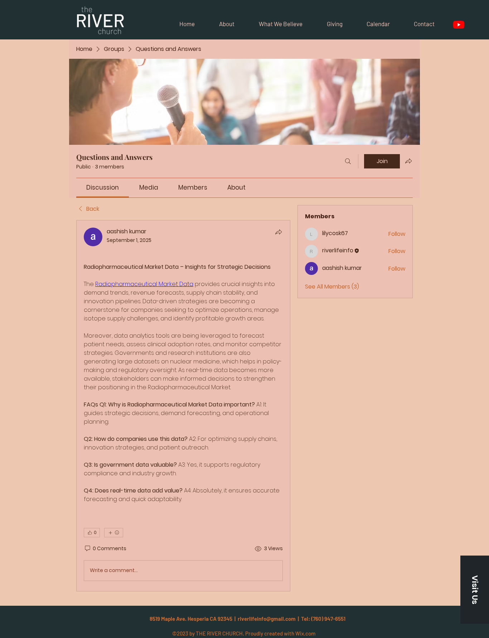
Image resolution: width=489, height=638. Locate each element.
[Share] (278, 232)
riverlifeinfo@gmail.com (267, 618)
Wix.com (305, 633)
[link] (102, 187)
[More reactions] (113, 532)
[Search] (348, 161)
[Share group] (408, 161)
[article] (183, 405)
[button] (474, 590)
